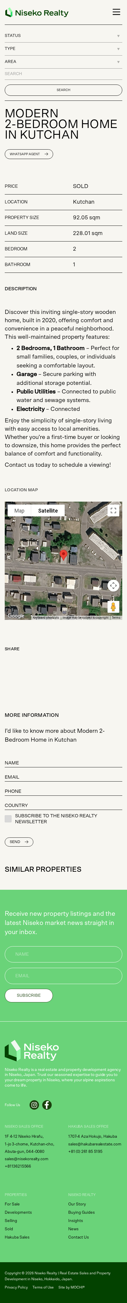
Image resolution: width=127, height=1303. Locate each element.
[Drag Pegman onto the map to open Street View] (113, 607)
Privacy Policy (16, 1287)
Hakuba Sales (17, 1237)
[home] (35, 12)
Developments (18, 1212)
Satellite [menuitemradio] (48, 511)
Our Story (77, 1204)
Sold (9, 1229)
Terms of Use (43, 1287)
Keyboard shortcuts (46, 617)
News (73, 1229)
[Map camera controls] (113, 585)
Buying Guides (81, 1212)
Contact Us (78, 1237)
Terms (116, 617)
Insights (75, 1221)
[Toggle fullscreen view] (113, 510)
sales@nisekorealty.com (26, 1159)
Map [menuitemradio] (19, 511)
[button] (115, 12)
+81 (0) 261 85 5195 (85, 1152)
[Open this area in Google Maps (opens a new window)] (16, 616)
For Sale (12, 1204)
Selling (11, 1221)
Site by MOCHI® (71, 1287)
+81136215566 (18, 1166)
